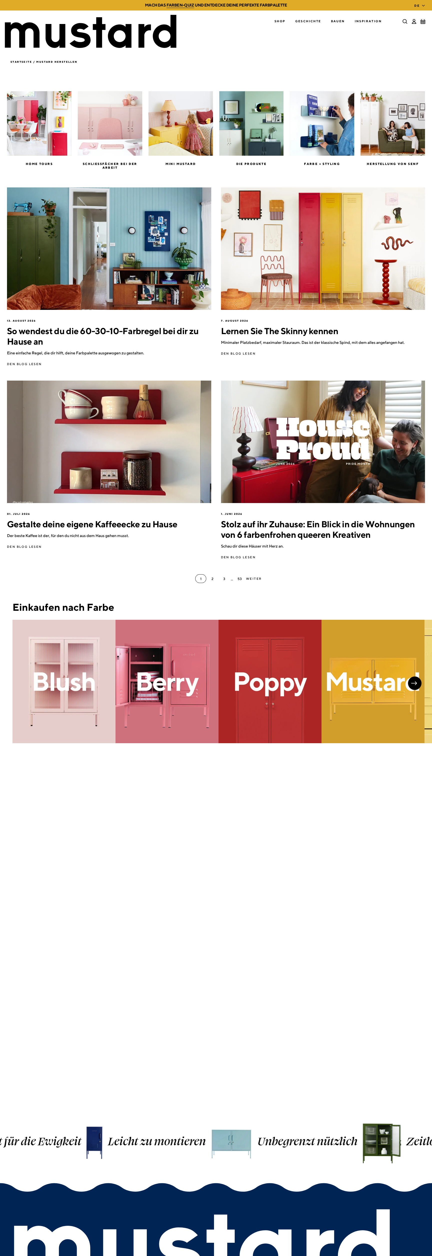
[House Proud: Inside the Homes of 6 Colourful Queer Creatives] (323, 442)
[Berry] (167, 681)
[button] (280, 21)
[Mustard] (373, 681)
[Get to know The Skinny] (323, 248)
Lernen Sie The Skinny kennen (279, 331)
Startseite (21, 61)
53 (240, 579)
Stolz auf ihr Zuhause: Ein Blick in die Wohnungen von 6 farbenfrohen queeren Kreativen (318, 529)
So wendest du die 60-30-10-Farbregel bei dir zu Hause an (102, 336)
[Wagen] (423, 21)
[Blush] (64, 681)
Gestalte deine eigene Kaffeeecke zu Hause (92, 524)
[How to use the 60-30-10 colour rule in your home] (109, 248)
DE (417, 5)
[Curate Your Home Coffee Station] (109, 442)
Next (415, 683)
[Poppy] (270, 681)
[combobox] (420, 4)
